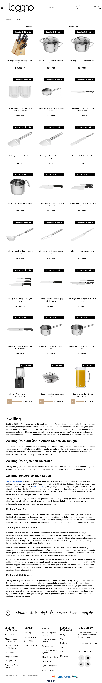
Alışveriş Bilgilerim (31, 637)
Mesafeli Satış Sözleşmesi (11, 640)
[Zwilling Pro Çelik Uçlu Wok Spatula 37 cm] (20, 234)
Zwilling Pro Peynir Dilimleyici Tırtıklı (51, 157)
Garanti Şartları (48, 646)
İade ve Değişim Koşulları (49, 634)
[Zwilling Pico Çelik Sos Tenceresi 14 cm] (82, 330)
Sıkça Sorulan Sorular (51, 657)
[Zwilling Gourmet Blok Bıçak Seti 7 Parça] (20, 44)
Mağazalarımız (11, 657)
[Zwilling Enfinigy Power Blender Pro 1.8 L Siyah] (20, 377)
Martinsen (64, 656)
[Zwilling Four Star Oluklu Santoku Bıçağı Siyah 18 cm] (51, 187)
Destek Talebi (48, 661)
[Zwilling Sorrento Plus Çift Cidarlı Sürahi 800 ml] (82, 377)
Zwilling (42, 447)
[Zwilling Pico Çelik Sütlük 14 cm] (20, 187)
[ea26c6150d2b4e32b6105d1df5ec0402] (65, 677)
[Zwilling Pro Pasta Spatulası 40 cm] (82, 139)
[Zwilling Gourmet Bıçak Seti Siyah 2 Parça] (82, 187)
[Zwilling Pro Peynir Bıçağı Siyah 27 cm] (51, 234)
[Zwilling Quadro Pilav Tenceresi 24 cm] (51, 377)
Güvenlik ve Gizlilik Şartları (50, 640)
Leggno (63, 634)
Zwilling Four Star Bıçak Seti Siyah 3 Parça (20, 300)
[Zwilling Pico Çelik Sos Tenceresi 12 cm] (51, 330)
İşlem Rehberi (48, 670)
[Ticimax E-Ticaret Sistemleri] (51, 681)
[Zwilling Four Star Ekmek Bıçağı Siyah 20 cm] (51, 282)
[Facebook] (81, 658)
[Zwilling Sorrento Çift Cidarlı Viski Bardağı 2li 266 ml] (20, 91)
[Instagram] (81, 664)
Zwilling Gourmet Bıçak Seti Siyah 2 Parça (82, 205)
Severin (63, 652)
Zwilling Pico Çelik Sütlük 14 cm (20, 203)
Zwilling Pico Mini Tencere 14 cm (82, 61)
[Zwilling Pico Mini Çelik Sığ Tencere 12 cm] (51, 44)
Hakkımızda (10, 634)
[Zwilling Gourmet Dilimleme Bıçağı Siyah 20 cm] (82, 91)
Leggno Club (10, 661)
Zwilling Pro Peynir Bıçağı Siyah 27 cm (51, 252)
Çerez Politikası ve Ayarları (50, 651)
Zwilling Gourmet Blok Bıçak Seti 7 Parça (20, 62)
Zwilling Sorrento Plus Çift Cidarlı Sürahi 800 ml (82, 395)
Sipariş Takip (29, 641)
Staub (62, 647)
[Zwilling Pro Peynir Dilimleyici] (20, 139)
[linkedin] (88, 658)
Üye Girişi (27, 633)
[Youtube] (88, 664)
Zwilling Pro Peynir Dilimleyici (20, 156)
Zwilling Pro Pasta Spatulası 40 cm (82, 156)
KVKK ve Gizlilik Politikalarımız (11, 647)
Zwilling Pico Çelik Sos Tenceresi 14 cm (82, 348)
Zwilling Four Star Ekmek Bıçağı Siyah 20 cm (51, 300)
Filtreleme (73, 27)
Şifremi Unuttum (31, 645)
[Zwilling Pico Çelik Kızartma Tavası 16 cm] (51, 91)
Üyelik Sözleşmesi (49, 666)
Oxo (62, 639)
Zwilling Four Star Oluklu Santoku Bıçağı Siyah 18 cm (51, 205)
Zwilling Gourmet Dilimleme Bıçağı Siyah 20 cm (82, 109)
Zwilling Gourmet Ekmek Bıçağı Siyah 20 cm (20, 348)
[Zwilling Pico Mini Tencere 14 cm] (82, 44)
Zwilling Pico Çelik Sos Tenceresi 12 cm (51, 348)
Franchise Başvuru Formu (13, 666)
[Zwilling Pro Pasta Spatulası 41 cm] (82, 234)
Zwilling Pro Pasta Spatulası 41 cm (82, 251)
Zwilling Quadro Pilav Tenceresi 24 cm (51, 395)
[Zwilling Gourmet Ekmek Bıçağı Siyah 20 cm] (20, 330)
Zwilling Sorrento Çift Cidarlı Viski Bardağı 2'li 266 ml (19, 109)
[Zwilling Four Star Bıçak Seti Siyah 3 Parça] (20, 282)
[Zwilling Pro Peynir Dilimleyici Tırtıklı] (51, 139)
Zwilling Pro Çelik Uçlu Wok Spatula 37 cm (20, 252)
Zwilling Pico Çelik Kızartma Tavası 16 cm (51, 109)
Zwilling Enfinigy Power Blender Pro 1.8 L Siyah (20, 395)
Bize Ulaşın (10, 652)
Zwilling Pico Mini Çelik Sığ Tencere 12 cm (51, 62)
